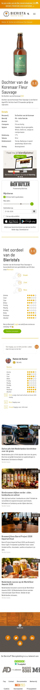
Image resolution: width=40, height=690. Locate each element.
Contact (11, 681)
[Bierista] (13, 14)
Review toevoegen (12, 331)
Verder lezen (6, 462)
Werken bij (33, 681)
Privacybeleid (31, 689)
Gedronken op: (8, 208)
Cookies (6, 689)
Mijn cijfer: (6, 201)
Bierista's (10, 269)
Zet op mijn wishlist (12, 216)
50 (22, 96)
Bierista (4, 22)
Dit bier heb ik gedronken (14, 197)
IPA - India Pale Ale (21, 118)
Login (16, 324)
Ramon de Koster (20, 358)
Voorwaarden (18, 689)
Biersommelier (22, 681)
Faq (4, 681)
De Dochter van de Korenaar (24, 115)
